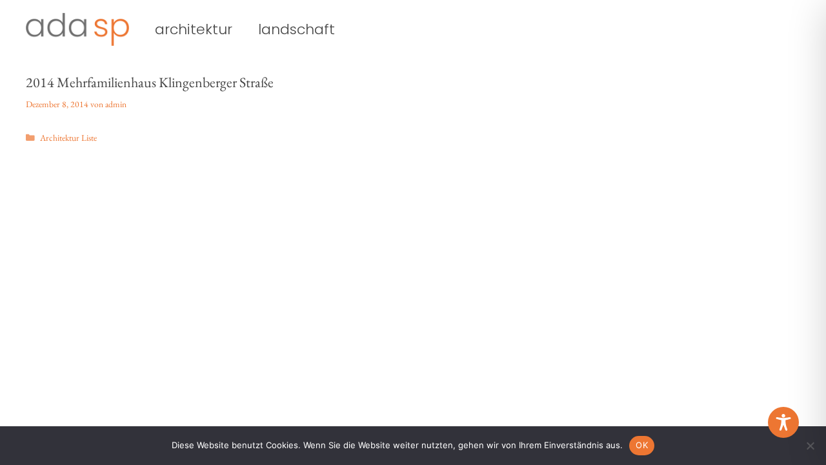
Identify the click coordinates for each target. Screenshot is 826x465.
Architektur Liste (68, 137)
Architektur (193, 29)
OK (642, 445)
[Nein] (809, 445)
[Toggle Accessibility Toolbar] (783, 422)
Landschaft (296, 29)
